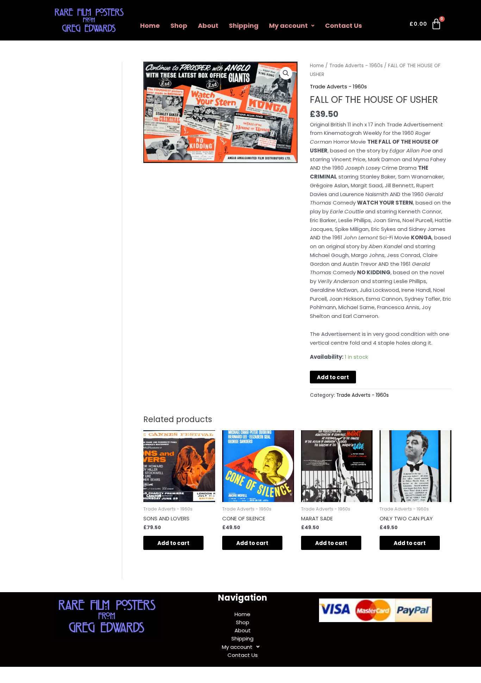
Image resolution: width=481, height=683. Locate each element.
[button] (292, 25)
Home (150, 25)
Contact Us (343, 25)
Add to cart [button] (173, 543)
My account (288, 25)
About (208, 25)
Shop (178, 25)
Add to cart (333, 377)
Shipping (243, 25)
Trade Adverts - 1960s (356, 65)
